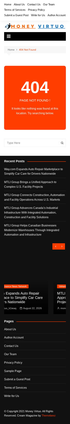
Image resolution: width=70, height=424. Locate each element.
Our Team (49, 4)
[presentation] (55, 246)
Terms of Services (14, 9)
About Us (19, 4)
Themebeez (49, 415)
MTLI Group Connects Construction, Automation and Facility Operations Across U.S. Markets (34, 197)
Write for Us (38, 15)
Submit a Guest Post (16, 15)
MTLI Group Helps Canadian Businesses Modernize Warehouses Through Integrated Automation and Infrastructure (31, 230)
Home (7, 4)
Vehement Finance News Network (48, 286)
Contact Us (34, 4)
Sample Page (13, 371)
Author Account (57, 15)
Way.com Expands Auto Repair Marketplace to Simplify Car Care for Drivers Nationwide (33, 171)
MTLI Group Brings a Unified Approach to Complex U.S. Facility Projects (30, 184)
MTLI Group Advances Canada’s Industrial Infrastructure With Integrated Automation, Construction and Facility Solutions (31, 212)
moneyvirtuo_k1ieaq (44, 308)
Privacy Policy (36, 9)
